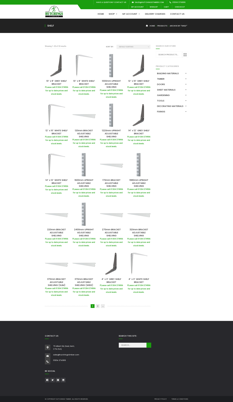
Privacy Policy (160, 399)
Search (185, 55)
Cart (166, 7)
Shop (112, 13)
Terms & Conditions (179, 399)
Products (162, 26)
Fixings (161, 111)
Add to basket (56, 75)
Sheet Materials (166, 89)
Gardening (163, 95)
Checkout (180, 7)
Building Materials (168, 73)
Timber (160, 78)
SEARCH (148, 345)
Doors (161, 84)
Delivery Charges (155, 13)
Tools (160, 100)
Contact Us (177, 13)
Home (101, 13)
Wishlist (154, 7)
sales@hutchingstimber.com (149, 2)
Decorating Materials (170, 106)
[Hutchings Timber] (54, 11)
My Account (137, 7)
